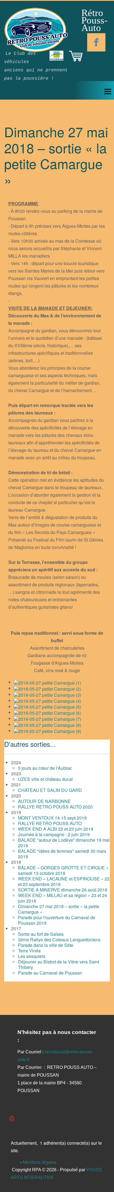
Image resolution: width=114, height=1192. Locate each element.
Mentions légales (39, 1162)
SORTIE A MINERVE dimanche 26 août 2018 (62, 890)
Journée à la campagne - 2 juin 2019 (54, 834)
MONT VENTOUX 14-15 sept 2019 (52, 818)
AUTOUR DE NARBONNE (44, 801)
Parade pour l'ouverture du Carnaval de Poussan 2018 (56, 920)
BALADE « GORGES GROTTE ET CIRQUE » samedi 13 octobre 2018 (63, 870)
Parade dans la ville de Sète (45, 945)
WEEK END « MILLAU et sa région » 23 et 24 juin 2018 (62, 898)
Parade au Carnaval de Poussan (50, 973)
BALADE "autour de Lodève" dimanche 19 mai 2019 (64, 843)
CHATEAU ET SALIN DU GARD (50, 790)
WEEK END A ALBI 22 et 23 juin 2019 (55, 829)
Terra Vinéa (29, 950)
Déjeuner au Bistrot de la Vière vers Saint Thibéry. (58, 964)
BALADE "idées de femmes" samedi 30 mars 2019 (62, 854)
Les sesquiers (31, 956)
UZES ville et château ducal (45, 779)
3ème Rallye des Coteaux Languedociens (59, 939)
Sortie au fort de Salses (41, 934)
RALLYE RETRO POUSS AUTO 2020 (55, 807)
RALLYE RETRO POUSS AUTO (50, 823)
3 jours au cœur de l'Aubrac (45, 768)
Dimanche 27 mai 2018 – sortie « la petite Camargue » (58, 909)
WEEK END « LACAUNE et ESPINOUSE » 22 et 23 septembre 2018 (64, 881)
